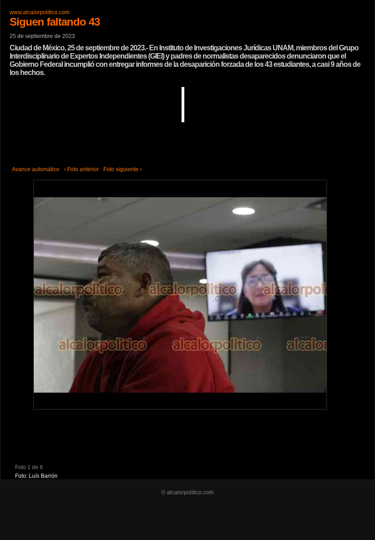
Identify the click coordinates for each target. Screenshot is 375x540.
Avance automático (35, 169)
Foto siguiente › (122, 169)
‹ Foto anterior (81, 169)
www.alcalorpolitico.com (40, 12)
